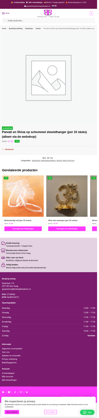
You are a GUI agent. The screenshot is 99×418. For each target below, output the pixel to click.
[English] (55, 6)
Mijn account (7, 377)
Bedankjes (29, 28)
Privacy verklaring (9, 359)
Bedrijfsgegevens (9, 363)
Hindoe (38, 28)
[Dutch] (53, 6)
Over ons (6, 352)
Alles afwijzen (50, 412)
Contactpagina (8, 373)
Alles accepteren (12, 412)
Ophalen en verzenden (11, 356)
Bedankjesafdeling (16, 28)
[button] (91, 15)
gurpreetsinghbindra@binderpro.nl (16, 289)
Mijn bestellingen (9, 380)
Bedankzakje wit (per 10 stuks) (17, 220)
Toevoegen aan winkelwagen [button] (23, 229)
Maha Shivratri (69, 161)
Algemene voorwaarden (12, 349)
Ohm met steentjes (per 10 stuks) (62, 220)
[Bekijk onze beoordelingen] (27, 392)
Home (4, 28)
